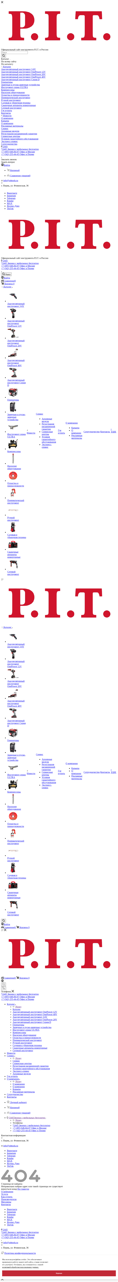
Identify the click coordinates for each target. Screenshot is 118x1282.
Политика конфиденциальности (20, 1253)
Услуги (4, 1194)
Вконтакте (12, 193)
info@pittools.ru (10, 180)
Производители (9, 1199)
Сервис (16, 1061)
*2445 (5, 146)
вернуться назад (9, 1189)
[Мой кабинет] (2, 981)
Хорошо (59, 1273)
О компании (19, 1084)
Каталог (17, 1009)
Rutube (10, 201)
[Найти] (3, 56)
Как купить (6, 1197)
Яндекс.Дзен (13, 206)
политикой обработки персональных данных (20, 1267)
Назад (18, 1006)
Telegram (11, 198)
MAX (9, 203)
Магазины (6, 1202)
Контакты (6, 1204)
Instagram (11, 195)
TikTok (10, 208)
